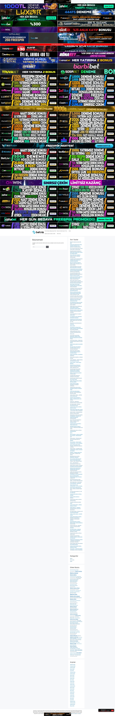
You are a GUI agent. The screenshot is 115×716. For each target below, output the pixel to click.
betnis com (77, 589)
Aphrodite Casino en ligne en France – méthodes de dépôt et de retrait (76, 427)
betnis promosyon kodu (74, 629)
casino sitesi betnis (74, 647)
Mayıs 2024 (72, 676)
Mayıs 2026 (72, 669)
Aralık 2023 (72, 682)
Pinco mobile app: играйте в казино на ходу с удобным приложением (75, 256)
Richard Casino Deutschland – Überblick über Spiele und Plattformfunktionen (75, 469)
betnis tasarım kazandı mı (73, 634)
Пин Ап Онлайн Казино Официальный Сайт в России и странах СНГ (76, 476)
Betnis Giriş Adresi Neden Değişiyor (76, 597)
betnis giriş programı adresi (73, 601)
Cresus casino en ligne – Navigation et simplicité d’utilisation (74, 384)
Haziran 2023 (72, 685)
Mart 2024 (72, 679)
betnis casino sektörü (72, 586)
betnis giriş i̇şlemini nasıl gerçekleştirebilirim (75, 600)
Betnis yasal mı (72, 639)
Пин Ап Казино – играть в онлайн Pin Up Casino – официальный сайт (76, 435)
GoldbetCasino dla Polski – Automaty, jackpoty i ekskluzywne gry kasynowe (76, 536)
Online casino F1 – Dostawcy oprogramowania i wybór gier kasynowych (75, 508)
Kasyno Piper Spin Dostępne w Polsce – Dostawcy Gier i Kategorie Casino (75, 421)
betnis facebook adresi (76, 591)
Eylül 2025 (72, 670)
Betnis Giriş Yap (73, 603)
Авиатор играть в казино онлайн (50, 233)
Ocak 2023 (72, 693)
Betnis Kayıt (78, 615)
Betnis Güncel (73, 606)
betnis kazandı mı (77, 616)
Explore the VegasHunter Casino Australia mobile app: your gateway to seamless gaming (76, 245)
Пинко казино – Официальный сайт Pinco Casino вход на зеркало (75, 439)
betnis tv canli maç (74, 637)
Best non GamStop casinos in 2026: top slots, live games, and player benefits (76, 263)
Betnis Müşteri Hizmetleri (75, 623)
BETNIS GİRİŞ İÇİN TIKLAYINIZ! (58, 44)
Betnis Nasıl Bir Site (73, 626)
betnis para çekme (73, 628)
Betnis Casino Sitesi (75, 588)
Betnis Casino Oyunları (73, 585)
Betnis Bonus (79, 578)
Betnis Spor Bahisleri (73, 633)
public (71, 561)
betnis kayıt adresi (72, 616)
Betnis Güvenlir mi (73, 610)
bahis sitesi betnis (73, 569)
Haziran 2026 (72, 667)
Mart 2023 (72, 690)
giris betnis (78, 648)
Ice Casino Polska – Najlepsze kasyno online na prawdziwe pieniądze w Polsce (75, 530)
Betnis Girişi (73, 599)
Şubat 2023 (72, 692)
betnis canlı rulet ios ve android (73, 583)
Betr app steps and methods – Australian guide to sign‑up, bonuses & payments (75, 348)
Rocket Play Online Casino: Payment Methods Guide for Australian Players (75, 351)
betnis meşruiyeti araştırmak (73, 620)
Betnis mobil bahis (73, 621)
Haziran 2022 (72, 704)
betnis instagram (74, 614)
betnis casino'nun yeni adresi (73, 584)
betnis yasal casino (79, 638)
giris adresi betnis (73, 648)
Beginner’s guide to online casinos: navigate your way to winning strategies (76, 311)
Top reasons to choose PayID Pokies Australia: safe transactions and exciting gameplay (76, 328)
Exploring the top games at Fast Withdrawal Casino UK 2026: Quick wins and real (76, 299)
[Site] (28, 78)
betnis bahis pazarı (78, 576)
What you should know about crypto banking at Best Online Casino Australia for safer (75, 293)
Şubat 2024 (72, 681)
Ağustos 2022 (72, 701)
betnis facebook (72, 591)
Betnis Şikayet (73, 646)
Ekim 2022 (72, 698)
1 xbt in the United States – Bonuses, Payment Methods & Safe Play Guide (75, 392)
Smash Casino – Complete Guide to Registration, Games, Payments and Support (76, 449)
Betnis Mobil (79, 620)
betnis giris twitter (73, 592)
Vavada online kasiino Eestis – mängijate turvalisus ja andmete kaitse (76, 388)
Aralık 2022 (72, 695)
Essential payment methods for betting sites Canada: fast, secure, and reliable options (76, 252)
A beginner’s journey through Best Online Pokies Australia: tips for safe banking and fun (76, 289)
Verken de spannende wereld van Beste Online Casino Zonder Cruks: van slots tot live (76, 277)
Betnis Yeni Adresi (74, 640)
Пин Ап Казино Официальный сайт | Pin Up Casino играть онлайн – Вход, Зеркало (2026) (76, 460)
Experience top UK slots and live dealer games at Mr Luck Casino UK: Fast (76, 320)
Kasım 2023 (72, 684)
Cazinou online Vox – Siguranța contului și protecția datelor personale (75, 526)
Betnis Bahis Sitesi (79, 577)
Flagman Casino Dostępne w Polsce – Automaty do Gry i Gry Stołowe (75, 398)
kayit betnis (79, 652)
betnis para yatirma (73, 627)
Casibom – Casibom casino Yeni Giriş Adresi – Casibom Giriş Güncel (76, 453)
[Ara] (47, 247)
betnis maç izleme (74, 619)
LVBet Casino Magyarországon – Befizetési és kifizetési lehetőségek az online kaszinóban (76, 473)
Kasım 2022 (72, 696)
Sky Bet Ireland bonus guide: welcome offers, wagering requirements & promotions (75, 370)
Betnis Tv (79, 635)
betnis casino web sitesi (73, 589)
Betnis (71, 432)
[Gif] (57, 109)
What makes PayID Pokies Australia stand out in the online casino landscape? (76, 285)
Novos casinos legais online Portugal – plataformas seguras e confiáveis (76, 445)
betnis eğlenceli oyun (78, 590)
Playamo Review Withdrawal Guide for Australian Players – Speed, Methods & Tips (75, 366)
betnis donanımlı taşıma (73, 590)
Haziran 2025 (72, 673)
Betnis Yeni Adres (78, 639)
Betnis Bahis (73, 574)
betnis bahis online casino (73, 576)
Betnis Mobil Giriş (79, 621)
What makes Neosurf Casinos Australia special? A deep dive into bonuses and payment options (76, 281)
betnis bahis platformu (72, 577)
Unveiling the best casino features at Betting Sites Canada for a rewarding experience (76, 260)
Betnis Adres (78, 571)
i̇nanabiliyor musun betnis (73, 652)
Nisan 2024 (72, 678)
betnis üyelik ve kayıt (79, 643)
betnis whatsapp (73, 638)
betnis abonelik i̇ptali (72, 571)
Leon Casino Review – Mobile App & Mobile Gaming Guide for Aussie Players (76, 341)
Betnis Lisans (72, 617)
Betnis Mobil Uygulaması (74, 622)
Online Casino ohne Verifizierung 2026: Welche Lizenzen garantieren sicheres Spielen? (76, 307)
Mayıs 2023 (72, 687)
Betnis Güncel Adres (73, 607)
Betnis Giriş (59, 233)
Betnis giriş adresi (75, 596)
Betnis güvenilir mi (74, 609)
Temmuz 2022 (72, 702)
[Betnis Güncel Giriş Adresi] (38, 232)
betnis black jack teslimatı (73, 578)
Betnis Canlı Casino (74, 580)
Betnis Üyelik (73, 643)
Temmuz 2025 (72, 672)
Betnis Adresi (72, 325)
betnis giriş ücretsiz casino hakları (74, 605)
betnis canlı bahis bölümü (74, 579)
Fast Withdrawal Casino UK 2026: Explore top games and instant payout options (76, 303)
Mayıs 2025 (72, 675)
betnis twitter (80, 637)
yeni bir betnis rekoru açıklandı (73, 656)
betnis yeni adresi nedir (72, 642)
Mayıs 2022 (72, 705)
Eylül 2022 (72, 699)
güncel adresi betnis (73, 651)
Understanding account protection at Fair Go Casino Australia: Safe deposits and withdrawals (76, 270)
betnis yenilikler (78, 642)
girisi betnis (72, 649)
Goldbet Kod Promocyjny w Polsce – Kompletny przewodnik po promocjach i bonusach (76, 540)
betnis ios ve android (72, 615)
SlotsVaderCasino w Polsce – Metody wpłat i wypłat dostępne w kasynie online (76, 522)
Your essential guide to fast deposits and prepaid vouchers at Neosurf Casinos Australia (76, 274)
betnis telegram (73, 635)
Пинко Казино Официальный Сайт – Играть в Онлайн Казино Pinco (76, 488)
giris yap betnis (78, 650)
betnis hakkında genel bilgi (73, 611)
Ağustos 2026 (72, 664)
